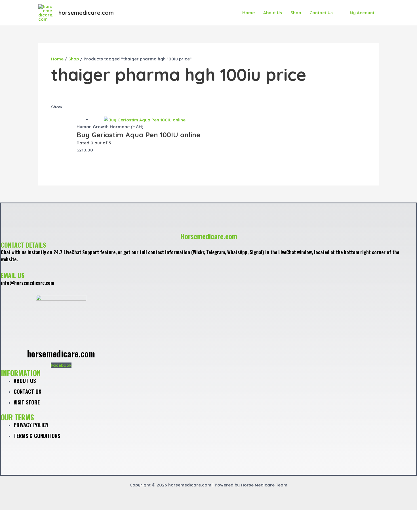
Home (248, 12)
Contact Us (321, 12)
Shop (295, 12)
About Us (272, 12)
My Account (362, 12)
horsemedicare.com (86, 12)
